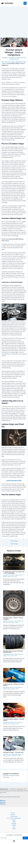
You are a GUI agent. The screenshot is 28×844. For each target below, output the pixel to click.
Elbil (14, 826)
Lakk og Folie (18, 687)
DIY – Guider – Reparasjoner (15, 61)
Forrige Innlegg (14, 541)
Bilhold (14, 820)
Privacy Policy (14, 816)
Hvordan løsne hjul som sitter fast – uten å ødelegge (13, 572)
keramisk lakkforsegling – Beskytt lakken (13, 719)
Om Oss (13, 813)
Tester (14, 821)
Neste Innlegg (14, 543)
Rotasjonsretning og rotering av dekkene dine (13, 651)
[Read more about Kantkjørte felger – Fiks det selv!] (14, 743)
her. (8, 240)
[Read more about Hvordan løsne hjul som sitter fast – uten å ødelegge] (14, 561)
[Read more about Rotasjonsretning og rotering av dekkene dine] (14, 642)
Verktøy (14, 825)
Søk (25, 838)
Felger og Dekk (18, 575)
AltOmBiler (9, 3)
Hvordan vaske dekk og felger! (14, 480)
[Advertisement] (14, 21)
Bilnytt (14, 828)
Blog (6, 61)
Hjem (3, 61)
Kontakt (13, 814)
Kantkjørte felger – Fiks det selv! (13, 752)
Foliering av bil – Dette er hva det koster (13, 684)
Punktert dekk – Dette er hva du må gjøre (13, 618)
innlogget (11, 775)
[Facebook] (14, 841)
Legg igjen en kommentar (8, 57)
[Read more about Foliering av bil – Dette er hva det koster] (14, 675)
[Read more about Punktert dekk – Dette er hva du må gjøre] (14, 603)
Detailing (14, 823)
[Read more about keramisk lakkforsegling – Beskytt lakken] (14, 710)
